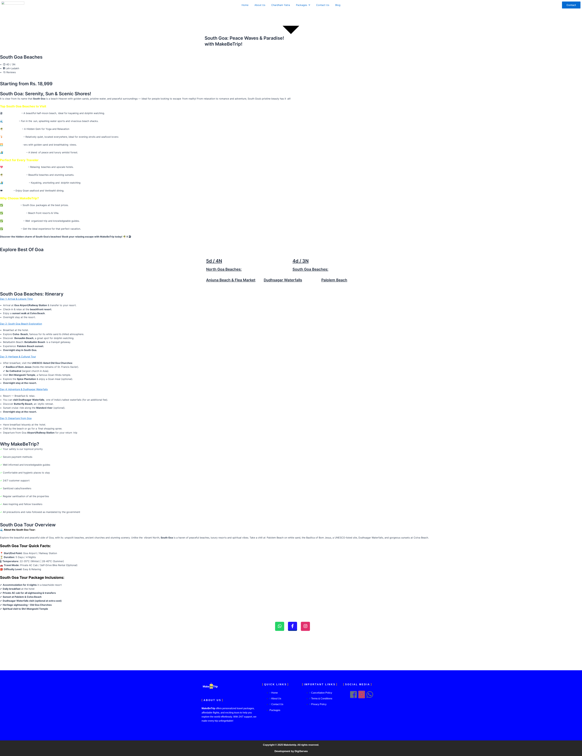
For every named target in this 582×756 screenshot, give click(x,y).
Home (245, 5)
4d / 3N (301, 261)
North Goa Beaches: (224, 269)
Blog (337, 5)
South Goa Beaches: (310, 269)
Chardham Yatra (280, 5)
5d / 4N (214, 261)
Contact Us (322, 5)
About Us (259, 5)
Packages (301, 5)
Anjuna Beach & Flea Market (230, 280)
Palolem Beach (334, 280)
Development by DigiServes (291, 751)
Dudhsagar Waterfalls (283, 280)
